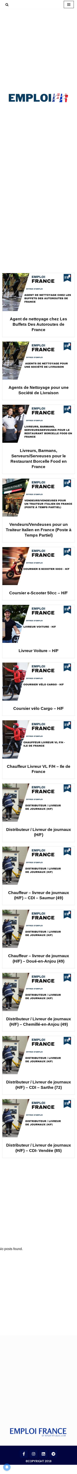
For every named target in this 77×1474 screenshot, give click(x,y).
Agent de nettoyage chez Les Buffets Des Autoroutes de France (38, 324)
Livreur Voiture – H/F (39, 650)
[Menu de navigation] (69, 4)
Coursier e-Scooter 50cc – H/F (38, 593)
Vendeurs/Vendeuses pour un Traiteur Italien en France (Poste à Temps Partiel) (38, 529)
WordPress (42, 1469)
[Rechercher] (7, 4)
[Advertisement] (38, 49)
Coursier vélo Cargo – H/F (38, 708)
